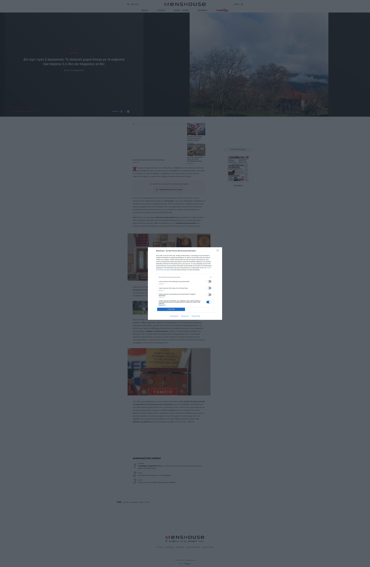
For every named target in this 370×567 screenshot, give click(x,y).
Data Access (185, 316)
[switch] (208, 281)
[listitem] (185, 277)
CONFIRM (171, 309)
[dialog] (185, 283)
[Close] (218, 251)
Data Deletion (174, 316)
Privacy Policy (196, 316)
